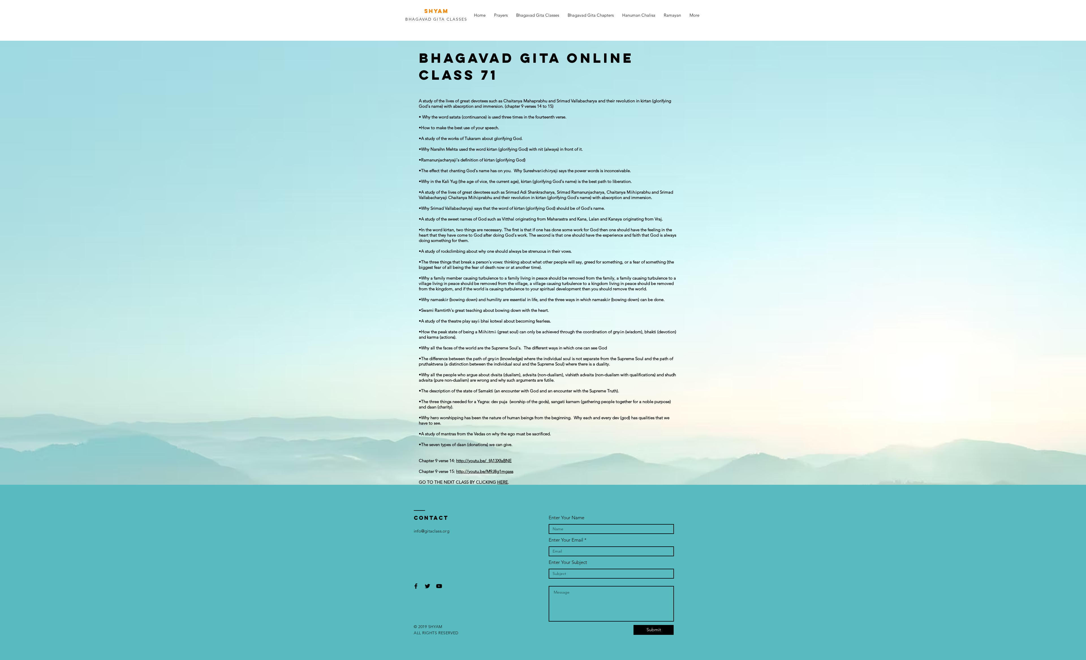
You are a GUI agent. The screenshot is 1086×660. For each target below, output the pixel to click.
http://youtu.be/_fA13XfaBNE (484, 460)
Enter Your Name (566, 517)
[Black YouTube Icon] (439, 586)
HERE (502, 482)
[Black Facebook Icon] (415, 586)
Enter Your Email (566, 540)
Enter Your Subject (568, 562)
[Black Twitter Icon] (427, 586)
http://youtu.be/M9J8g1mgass (484, 471)
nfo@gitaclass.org (432, 531)
